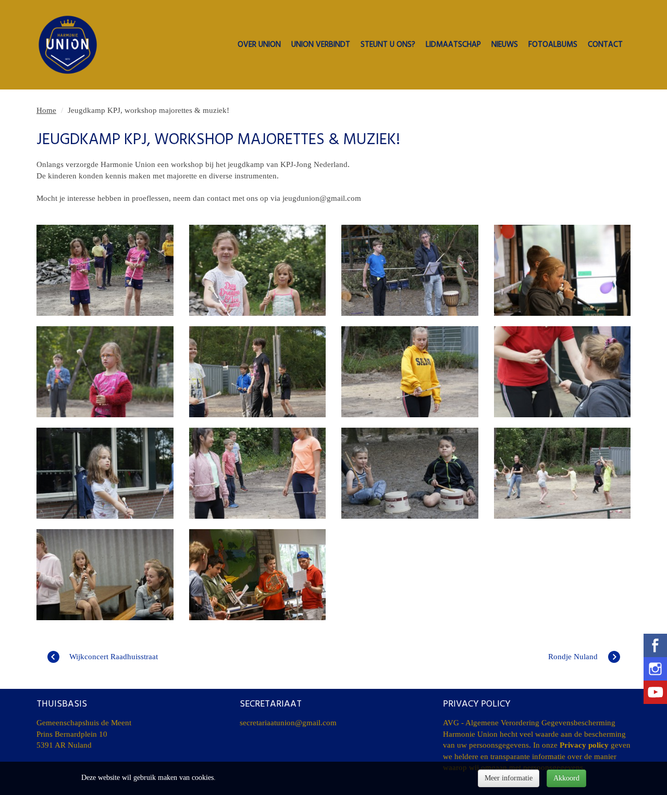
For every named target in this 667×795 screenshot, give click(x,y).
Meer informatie (509, 778)
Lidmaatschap (453, 45)
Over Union (259, 45)
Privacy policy (584, 745)
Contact (605, 45)
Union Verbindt (320, 45)
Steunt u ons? (388, 45)
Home (46, 110)
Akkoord (566, 778)
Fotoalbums (552, 45)
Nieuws (504, 45)
